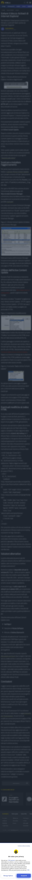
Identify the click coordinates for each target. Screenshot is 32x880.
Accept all (24, 875)
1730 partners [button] (11, 860)
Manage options (8, 875)
